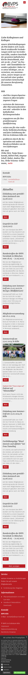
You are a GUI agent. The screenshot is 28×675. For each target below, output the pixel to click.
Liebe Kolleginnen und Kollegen (12, 39)
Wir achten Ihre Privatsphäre (14, 638)
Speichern (6, 672)
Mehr (5, 217)
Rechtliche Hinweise (5, 661)
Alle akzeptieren (19, 672)
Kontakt (6, 173)
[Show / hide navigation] (24, 2)
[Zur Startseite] (10, 5)
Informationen (7, 592)
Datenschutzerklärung (6, 660)
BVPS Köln (7, 177)
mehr (10, 163)
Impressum (3, 658)
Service (4, 574)
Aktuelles (8, 189)
